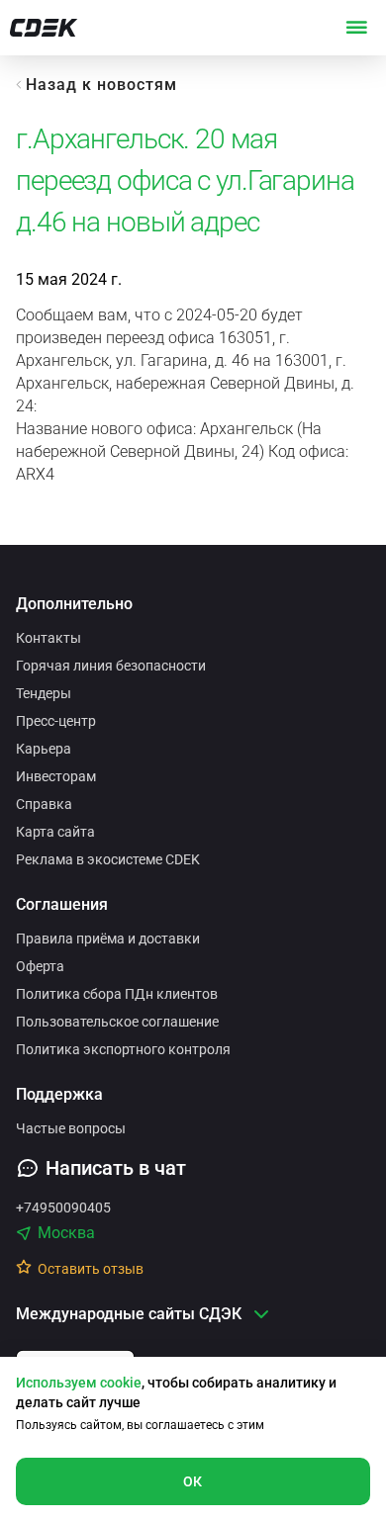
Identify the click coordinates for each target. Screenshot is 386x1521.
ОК (193, 1481)
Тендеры (43, 693)
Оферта (40, 966)
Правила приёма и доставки (108, 938)
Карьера (43, 749)
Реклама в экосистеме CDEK (108, 859)
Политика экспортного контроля (123, 1049)
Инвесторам (56, 776)
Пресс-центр (56, 721)
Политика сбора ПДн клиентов (117, 994)
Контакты (48, 638)
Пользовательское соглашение (117, 1021)
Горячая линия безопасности (111, 665)
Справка (44, 804)
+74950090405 (63, 1207)
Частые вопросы (71, 1128)
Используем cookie (79, 1382)
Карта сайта (55, 832)
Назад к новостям (101, 84)
